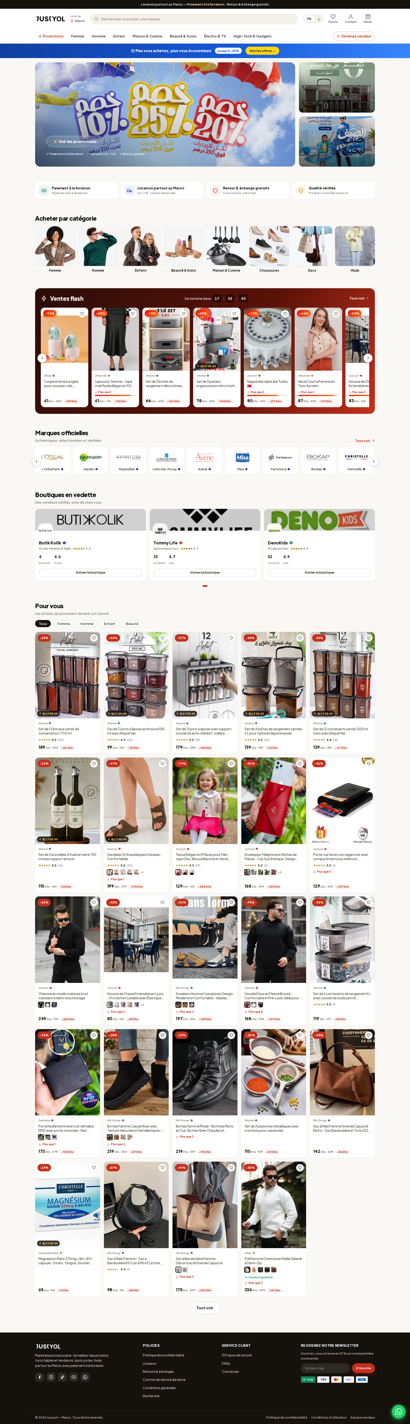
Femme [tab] (63, 623)
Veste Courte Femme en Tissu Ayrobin (316, 383)
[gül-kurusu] (123, 1004)
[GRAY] (123, 1137)
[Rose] (178, 872)
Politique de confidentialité (163, 1355)
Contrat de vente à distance (164, 1379)
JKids (47, 376)
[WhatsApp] (85, 1377)
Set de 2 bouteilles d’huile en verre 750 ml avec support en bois (67, 857)
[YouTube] (73, 1377)
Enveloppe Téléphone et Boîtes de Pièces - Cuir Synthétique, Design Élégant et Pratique (271, 859)
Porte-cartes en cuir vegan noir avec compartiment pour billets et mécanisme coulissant (340, 859)
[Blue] (191, 1004)
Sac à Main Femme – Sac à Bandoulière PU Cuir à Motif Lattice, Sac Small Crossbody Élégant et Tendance (134, 1265)
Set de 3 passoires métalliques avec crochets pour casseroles (272, 1128)
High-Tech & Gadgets (252, 36)
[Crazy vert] (41, 1137)
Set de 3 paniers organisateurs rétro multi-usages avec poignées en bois (216, 388)
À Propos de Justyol (237, 1355)
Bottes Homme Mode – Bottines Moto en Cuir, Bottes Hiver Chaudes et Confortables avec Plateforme (204, 1130)
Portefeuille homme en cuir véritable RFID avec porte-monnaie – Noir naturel (66, 1130)
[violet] (185, 872)
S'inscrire (363, 1368)
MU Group (182, 988)
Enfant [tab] (109, 623)
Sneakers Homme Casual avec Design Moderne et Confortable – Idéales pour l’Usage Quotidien (204, 998)
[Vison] (109, 872)
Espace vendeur (363, 1417)
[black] (178, 1270)
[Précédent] (42, 358)
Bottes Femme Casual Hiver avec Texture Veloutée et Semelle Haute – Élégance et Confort (134, 1130)
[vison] (260, 872)
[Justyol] (50, 19)
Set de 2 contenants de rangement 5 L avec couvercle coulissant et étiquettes (342, 998)
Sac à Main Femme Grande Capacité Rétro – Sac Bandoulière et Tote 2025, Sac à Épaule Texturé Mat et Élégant (342, 1130)
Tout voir (357, 298)
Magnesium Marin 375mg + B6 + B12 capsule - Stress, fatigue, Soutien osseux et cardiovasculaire (65, 1263)
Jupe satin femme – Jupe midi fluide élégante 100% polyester (115, 385)
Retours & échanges (158, 1371)
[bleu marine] (116, 872)
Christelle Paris (48, 1253)
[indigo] (260, 1270)
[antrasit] (109, 1004)
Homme (99, 36)
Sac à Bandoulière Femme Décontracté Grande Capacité (199, 1261)
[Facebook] (39, 1377)
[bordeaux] (247, 1004)
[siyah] (267, 1270)
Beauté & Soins (183, 36)
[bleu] (54, 1004)
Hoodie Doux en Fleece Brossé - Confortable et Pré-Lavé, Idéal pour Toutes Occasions (272, 998)
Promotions (53, 36)
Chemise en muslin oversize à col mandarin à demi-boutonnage (63, 996)
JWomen (101, 376)
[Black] (178, 1004)
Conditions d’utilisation (329, 1417)
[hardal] (253, 1270)
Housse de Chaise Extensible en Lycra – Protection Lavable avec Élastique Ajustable (367, 388)
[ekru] (247, 1270)
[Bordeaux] (273, 872)
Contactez (230, 1371)
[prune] (247, 872)
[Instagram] (51, 1377)
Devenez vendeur (356, 36)
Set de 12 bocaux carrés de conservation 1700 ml (58, 731)
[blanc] (123, 872)
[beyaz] (116, 1004)
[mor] (136, 1004)
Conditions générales (159, 1388)
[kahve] (129, 1004)
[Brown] (116, 1137)
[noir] (129, 872)
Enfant (119, 36)
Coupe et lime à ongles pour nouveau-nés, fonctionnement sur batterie (61, 388)
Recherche (151, 1396)
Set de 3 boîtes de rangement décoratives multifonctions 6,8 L (164, 385)
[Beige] (185, 1004)
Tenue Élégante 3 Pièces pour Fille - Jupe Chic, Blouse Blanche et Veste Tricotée (202, 859)
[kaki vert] (47, 1137)
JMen (248, 1253)
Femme (77, 36)
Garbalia (44, 1120)
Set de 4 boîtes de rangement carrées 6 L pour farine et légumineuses (273, 731)
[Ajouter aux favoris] (82, 314)
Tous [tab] (43, 623)
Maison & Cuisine (147, 36)
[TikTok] (62, 1377)
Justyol (252, 376)
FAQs (226, 1363)
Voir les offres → (262, 51)
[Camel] (129, 1137)
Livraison (149, 1363)
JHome (150, 376)
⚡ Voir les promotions (75, 141)
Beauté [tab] (132, 623)
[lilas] (253, 872)
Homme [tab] (86, 623)
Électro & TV (215, 36)
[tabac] (136, 872)
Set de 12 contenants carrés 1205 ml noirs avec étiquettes (340, 731)
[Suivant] (368, 358)
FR (309, 19)
